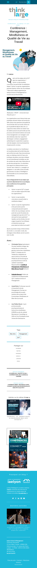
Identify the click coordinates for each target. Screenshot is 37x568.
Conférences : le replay (15, 23)
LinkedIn (18, 358)
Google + (18, 356)
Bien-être (13, 334)
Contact (19, 560)
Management (23, 334)
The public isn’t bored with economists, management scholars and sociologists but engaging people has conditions (18, 528)
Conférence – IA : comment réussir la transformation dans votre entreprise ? (18, 418)
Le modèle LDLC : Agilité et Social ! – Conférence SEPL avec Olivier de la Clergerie (18, 374)
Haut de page (18, 564)
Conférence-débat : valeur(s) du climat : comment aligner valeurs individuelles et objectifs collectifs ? (18, 385)
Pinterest (18, 353)
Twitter (18, 350)
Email (18, 361)
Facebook (18, 348)
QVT (18, 337)
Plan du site (12, 560)
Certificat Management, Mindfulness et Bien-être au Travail (20, 267)
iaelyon (11, 74)
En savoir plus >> (23, 493)
